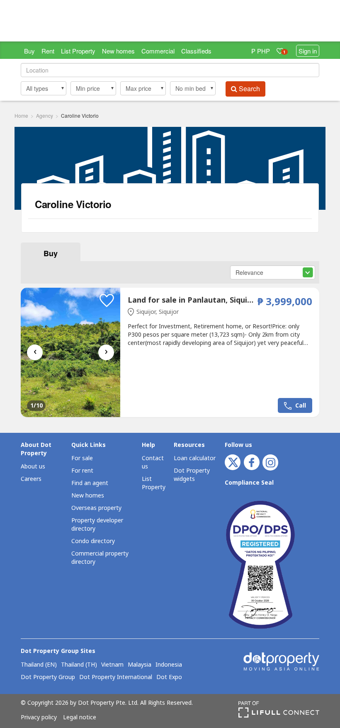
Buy (29, 50)
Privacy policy (39, 717)
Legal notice (79, 717)
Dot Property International (115, 677)
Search (248, 88)
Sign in (308, 50)
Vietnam (112, 665)
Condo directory (93, 541)
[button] (43, 88)
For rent (82, 470)
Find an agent (89, 483)
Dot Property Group (48, 677)
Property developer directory (97, 524)
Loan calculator (195, 458)
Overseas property (96, 508)
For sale (82, 458)
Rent (47, 50)
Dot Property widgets (192, 474)
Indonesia (168, 665)
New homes (118, 50)
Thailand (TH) (79, 665)
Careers (31, 479)
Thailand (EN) (39, 665)
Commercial (158, 50)
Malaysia (139, 665)
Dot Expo (169, 677)
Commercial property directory (100, 557)
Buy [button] (51, 253)
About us (33, 466)
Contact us (153, 462)
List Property (78, 50)
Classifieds (196, 50)
